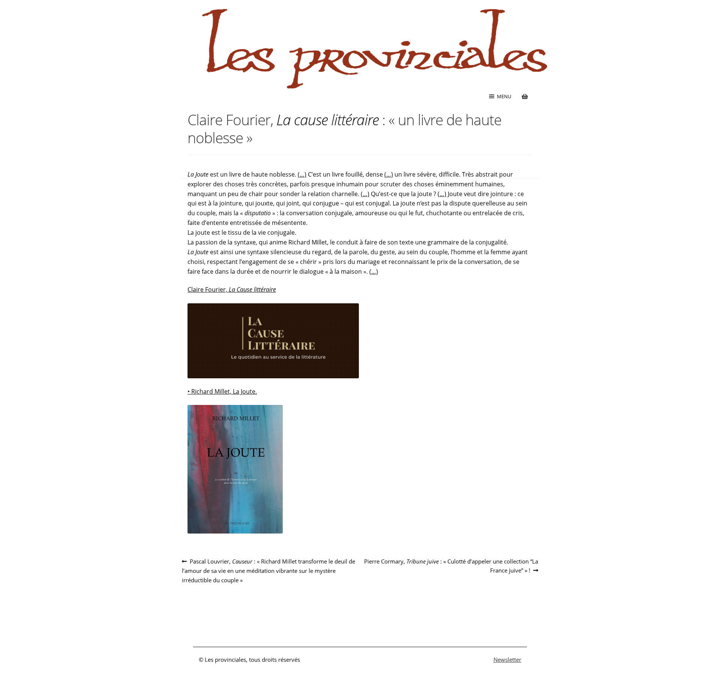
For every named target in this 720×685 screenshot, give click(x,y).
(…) (302, 174)
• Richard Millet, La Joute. (222, 391)
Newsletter (507, 659)
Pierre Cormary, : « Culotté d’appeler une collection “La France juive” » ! (451, 565)
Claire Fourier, (232, 289)
